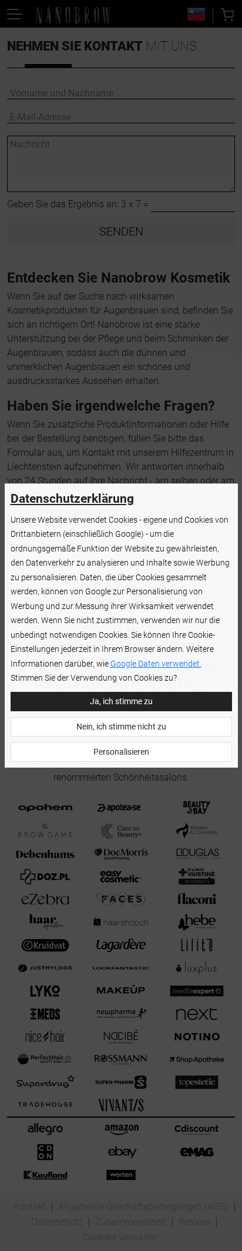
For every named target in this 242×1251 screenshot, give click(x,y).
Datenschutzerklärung (72, 499)
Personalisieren (121, 752)
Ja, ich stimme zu (121, 702)
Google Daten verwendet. (155, 664)
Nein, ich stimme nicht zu (121, 727)
